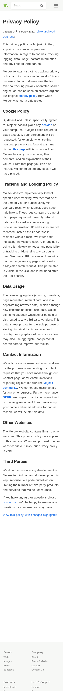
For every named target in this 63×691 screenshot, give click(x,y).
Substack (9, 669)
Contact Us (37, 669)
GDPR (7, 397)
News (7, 665)
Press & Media (39, 661)
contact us (10, 502)
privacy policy (28, 95)
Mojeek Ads (10, 687)
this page (19, 149)
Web (6, 657)
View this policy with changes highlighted (30, 515)
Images (8, 661)
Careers (35, 665)
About (34, 657)
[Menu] (55, 5)
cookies (47, 125)
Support (35, 687)
